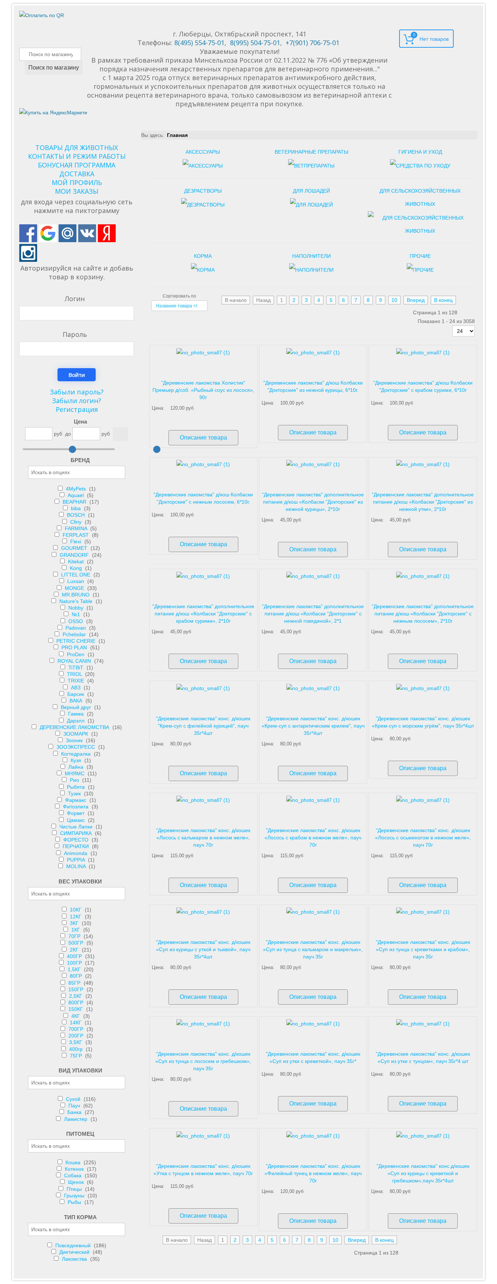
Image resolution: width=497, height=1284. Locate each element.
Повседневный (73, 1245)
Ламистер (76, 1119)
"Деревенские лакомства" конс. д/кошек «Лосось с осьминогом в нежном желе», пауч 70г (423, 837)
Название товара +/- (177, 305)
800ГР (76, 1002)
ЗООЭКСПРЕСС (76, 747)
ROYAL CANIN (74, 661)
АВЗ (76, 687)
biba (76, 508)
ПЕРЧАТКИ (76, 846)
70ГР (75, 936)
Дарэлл (76, 721)
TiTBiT (76, 667)
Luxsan (76, 581)
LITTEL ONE (76, 575)
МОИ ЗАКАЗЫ (76, 191)
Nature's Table (76, 601)
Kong (76, 568)
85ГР (75, 983)
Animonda (76, 853)
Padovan (76, 628)
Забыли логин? (76, 400)
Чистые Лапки (76, 827)
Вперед (416, 300)
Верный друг (76, 707)
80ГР (76, 976)
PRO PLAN (74, 647)
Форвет (76, 813)
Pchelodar (75, 634)
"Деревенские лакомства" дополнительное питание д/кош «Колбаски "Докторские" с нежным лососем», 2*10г (423, 613)
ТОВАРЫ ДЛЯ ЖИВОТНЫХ (76, 147)
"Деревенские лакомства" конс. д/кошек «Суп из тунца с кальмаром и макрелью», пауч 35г (313, 949)
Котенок (75, 1169)
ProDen (76, 654)
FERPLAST (76, 535)
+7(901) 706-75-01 (312, 42)
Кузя (77, 760)
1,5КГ (75, 969)
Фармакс (76, 800)
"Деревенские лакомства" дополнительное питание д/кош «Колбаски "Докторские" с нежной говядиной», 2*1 (313, 613)
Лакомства (75, 1259)
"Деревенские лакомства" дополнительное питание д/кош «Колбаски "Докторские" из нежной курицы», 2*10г (313, 502)
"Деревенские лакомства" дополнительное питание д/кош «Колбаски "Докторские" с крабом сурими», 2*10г (203, 613)
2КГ (75, 950)
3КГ (75, 923)
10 (394, 300)
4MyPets (76, 489)
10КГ (76, 910)
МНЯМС (75, 773)
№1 (76, 614)
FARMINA (76, 528)
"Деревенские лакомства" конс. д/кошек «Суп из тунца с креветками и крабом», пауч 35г (423, 949)
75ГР (76, 1056)
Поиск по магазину (53, 67)
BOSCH (76, 515)
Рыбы (75, 1202)
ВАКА (76, 701)
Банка (75, 1112)
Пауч (74, 1105)
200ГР (76, 1036)
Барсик (76, 694)
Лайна (76, 767)
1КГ (76, 930)
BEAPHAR (75, 502)
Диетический (75, 1252)
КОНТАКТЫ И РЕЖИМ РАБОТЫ (77, 156)
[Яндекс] (107, 233)
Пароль (75, 334)
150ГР (76, 989)
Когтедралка (76, 754)
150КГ (76, 1009)
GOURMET (75, 548)
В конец (443, 300)
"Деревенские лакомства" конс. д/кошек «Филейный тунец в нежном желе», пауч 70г (313, 1173)
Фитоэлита (76, 807)
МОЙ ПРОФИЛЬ (77, 182)
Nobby (76, 608)
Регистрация (77, 409)
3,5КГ (76, 1042)
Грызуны (75, 1195)
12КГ (76, 916)
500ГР (76, 943)
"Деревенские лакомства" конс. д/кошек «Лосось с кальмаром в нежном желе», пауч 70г (203, 837)
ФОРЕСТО (76, 840)
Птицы (75, 1189)
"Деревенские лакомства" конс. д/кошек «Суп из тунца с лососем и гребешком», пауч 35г (203, 1061)
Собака (73, 1175)
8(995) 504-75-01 (255, 42)
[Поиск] (120, 434)
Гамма (76, 714)
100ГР (75, 963)
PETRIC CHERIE (76, 641)
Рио (75, 780)
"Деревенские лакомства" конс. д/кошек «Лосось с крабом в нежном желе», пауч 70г (313, 837)
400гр (76, 1049)
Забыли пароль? (77, 391)
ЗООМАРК (76, 734)
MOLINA (76, 866)
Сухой (74, 1099)
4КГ (76, 1016)
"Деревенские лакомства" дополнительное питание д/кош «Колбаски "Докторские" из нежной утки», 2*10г (423, 502)
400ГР (75, 956)
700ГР (76, 1029)
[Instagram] (28, 253)
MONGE (75, 588)
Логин (75, 298)
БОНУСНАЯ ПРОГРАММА (76, 165)
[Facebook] (28, 233)
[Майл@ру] (67, 233)
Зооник (75, 740)
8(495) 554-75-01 (199, 42)
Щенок (76, 1182)
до (68, 434)
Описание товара (203, 437)
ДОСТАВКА (76, 173)
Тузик (75, 793)
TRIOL (75, 674)
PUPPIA (76, 860)
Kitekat (76, 561)
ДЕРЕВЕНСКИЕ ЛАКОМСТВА (75, 727)
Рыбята (76, 787)
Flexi (76, 541)
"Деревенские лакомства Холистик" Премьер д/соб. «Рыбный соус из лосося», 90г (203, 390)
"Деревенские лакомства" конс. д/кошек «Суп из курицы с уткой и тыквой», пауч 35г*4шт (203, 949)
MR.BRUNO (76, 595)
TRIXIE (77, 681)
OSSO (76, 621)
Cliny (76, 522)
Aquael (76, 495)
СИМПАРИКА (76, 833)
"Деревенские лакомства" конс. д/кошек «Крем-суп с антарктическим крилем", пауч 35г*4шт (313, 726)
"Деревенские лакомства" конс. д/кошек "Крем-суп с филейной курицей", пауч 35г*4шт (203, 726)
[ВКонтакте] (87, 233)
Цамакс (76, 820)
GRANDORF (75, 555)
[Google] (48, 233)
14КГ (76, 1022)
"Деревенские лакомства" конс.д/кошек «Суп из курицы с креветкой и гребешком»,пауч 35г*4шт (423, 1173)
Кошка (73, 1162)
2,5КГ (76, 996)
